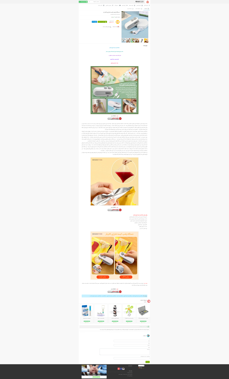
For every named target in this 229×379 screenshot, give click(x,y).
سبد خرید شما (83, 1)
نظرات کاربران (129, 8)
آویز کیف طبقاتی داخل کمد (115, 318)
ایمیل (149, 347)
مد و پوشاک (116, 5)
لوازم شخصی (139, 5)
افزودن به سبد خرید (101, 21)
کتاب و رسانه (100, 5)
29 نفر (93, 21)
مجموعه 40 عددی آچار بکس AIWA (143, 318)
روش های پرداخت (129, 375)
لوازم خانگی (146, 5)
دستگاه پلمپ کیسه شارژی (127, 296)
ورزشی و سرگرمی (108, 5)
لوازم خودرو (123, 5)
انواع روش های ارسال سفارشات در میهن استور (125, 374)
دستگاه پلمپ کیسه (120, 296)
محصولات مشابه (138, 8)
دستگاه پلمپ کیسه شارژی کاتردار (137, 296)
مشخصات (145, 8)
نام (149, 338)
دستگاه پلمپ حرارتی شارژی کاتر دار (95, 296)
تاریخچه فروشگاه (129, 372)
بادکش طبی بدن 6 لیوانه (101, 318)
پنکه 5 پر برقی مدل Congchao (129, 318)
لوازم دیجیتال (131, 5)
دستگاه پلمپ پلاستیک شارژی (111, 296)
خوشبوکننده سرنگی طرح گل (87, 318)
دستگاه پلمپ (104, 296)
